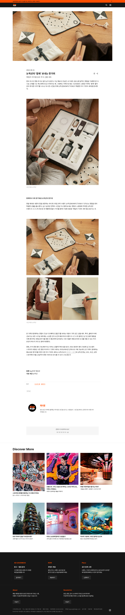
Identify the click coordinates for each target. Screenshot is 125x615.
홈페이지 (43, 384)
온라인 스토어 (71, 352)
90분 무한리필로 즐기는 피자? (89, 487)
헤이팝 (42, 405)
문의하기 (18, 577)
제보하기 (52, 577)
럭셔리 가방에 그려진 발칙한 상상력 (91, 536)
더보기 (16, 602)
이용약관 (90, 609)
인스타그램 (37, 384)
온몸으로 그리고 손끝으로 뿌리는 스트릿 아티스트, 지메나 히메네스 (62, 488)
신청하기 (86, 577)
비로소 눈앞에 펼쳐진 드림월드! (56, 536)
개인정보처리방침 (98, 609)
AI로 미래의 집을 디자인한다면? (22, 536)
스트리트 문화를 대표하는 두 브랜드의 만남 (26, 493)
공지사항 (84, 609)
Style (28, 391)
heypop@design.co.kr (74, 609)
